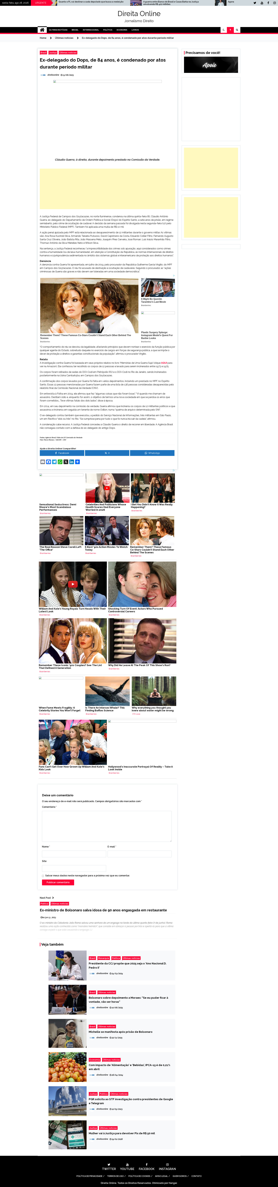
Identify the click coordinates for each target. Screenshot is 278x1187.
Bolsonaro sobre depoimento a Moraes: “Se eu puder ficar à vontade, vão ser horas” (128, 999)
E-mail (112, 846)
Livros (135, 30)
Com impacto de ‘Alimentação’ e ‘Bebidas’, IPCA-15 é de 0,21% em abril (129, 1067)
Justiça (53, 52)
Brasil (75, 30)
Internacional (91, 30)
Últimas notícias (68, 52)
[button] (224, 30)
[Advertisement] (107, 189)
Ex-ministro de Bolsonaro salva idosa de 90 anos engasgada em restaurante (103, 910)
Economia (122, 30)
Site (44, 861)
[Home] (42, 30)
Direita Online (139, 14)
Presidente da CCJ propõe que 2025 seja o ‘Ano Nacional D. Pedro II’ (128, 965)
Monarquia (103, 958)
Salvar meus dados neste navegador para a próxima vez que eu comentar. (87, 875)
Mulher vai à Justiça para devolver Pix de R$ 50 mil (122, 1133)
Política (107, 30)
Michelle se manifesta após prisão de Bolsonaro (120, 1031)
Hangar (173, 1183)
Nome (46, 846)
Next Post (45, 897)
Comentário (49, 807)
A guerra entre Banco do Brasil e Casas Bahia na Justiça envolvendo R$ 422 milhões (70, 3)
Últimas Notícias (58, 30)
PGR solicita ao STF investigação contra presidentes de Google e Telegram (131, 1101)
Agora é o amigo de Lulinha (140, 2)
